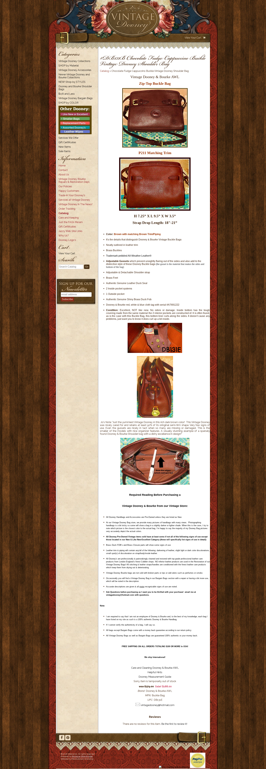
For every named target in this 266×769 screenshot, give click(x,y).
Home (62, 165)
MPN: (148, 695)
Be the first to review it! (174, 723)
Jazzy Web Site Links (70, 231)
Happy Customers (68, 190)
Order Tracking (66, 208)
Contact (63, 170)
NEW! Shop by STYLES (71, 81)
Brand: (141, 690)
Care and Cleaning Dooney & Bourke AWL (155, 667)
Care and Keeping (68, 217)
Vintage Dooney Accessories (74, 70)
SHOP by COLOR (68, 102)
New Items (64, 146)
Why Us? (63, 235)
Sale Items (64, 151)
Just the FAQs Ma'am (70, 222)
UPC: (150, 699)
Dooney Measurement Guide (155, 676)
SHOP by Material (68, 65)
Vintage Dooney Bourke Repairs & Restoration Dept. (74, 180)
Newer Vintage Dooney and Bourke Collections (74, 76)
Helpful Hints (154, 672)
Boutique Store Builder (82, 756)
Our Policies (65, 186)
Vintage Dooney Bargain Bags (75, 98)
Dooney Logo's (67, 240)
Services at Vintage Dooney (74, 199)
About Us (63, 174)
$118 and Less (66, 93)
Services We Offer (68, 137)
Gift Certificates (67, 142)
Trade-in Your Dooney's (71, 195)
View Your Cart (193, 37)
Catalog (63, 213)
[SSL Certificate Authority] (174, 767)
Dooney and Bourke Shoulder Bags (75, 88)
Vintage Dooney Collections (74, 61)
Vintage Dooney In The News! (75, 204)
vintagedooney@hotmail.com (157, 705)
